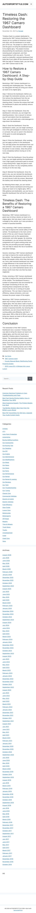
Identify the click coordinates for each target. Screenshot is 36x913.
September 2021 (8, 721)
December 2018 (8, 794)
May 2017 (6, 845)
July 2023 (6, 659)
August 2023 (7, 656)
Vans (4, 541)
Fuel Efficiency (7, 504)
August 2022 (7, 690)
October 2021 (7, 718)
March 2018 (6, 819)
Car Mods (6, 462)
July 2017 (6, 839)
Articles (5, 429)
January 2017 (7, 856)
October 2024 (7, 617)
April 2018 (6, 816)
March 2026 (7, 569)
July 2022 (6, 693)
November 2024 (8, 614)
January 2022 (7, 710)
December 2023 (8, 645)
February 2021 (7, 741)
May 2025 (6, 597)
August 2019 (7, 780)
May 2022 (6, 698)
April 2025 (6, 600)
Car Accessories (8, 443)
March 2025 (7, 603)
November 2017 (8, 828)
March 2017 (6, 850)
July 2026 (6, 558)
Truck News (6, 527)
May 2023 (6, 665)
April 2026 (6, 566)
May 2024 (6, 631)
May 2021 (6, 732)
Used (4, 535)
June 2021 (6, 729)
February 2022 (7, 707)
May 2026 (6, 563)
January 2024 (7, 642)
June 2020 (6, 760)
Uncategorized (7, 533)
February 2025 (7, 605)
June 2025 (6, 594)
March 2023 (7, 670)
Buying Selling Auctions (10, 440)
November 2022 (8, 681)
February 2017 (7, 853)
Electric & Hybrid (8, 499)
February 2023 (7, 673)
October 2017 (7, 831)
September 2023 (8, 653)
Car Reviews (7, 482)
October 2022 (7, 684)
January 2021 (7, 743)
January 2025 (7, 608)
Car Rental (6, 476)
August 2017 (7, 836)
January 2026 (7, 575)
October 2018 (7, 800)
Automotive (6, 437)
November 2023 (8, 648)
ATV (4, 431)
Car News (6, 465)
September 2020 (8, 755)
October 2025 (7, 583)
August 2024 (7, 622)
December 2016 (8, 859)
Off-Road (6, 519)
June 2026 (6, 560)
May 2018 (6, 814)
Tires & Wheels (8, 524)
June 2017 (6, 842)
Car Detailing (7, 448)
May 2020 (6, 763)
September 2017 (8, 833)
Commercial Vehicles (9, 496)
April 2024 (6, 634)
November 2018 (8, 797)
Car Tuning (6, 490)
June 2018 (6, 811)
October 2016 (7, 864)
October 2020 (7, 752)
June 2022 (6, 696)
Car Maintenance (8, 457)
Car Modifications (8, 459)
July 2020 (6, 757)
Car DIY (5, 451)
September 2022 (8, 687)
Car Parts (8, 356)
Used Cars (6, 538)
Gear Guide (6, 507)
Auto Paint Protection (10, 434)
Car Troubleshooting (9, 488)
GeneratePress (18, 910)
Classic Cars (7, 493)
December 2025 (8, 577)
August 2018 (7, 805)
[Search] (30, 379)
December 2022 (8, 679)
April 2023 (6, 667)
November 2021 (8, 715)
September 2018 (8, 802)
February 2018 (7, 822)
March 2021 (6, 738)
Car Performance (8, 474)
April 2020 (6, 766)
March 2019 (6, 786)
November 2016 (8, 862)
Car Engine (6, 454)
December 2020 (8, 746)
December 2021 (8, 712)
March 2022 (7, 704)
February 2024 (7, 639)
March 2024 (7, 636)
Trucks (5, 530)
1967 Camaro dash (11, 359)
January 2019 (7, 791)
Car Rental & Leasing (10, 479)
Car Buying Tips (8, 445)
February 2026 (7, 572)
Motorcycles (7, 513)
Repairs (5, 521)
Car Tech (6, 485)
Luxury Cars (7, 510)
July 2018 (6, 808)
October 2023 (7, 650)
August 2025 (7, 589)
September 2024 (8, 620)
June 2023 (6, 662)
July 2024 (6, 625)
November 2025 (8, 580)
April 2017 (6, 847)
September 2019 (8, 777)
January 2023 (7, 676)
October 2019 (7, 774)
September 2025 (8, 586)
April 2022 (6, 701)
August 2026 (7, 555)
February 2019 (7, 788)
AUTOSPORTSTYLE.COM (15, 4)
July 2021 (6, 726)
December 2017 (8, 825)
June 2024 (6, 628)
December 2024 (8, 611)
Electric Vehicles (8, 502)
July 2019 (6, 783)
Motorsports (7, 516)
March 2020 (7, 769)
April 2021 (6, 735)
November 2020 (8, 749)
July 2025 (6, 591)
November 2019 (8, 771)
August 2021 (7, 724)
